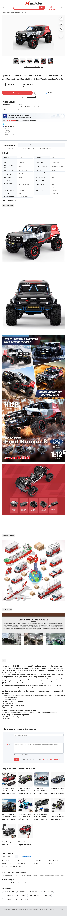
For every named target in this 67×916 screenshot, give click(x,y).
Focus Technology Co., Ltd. (22, 909)
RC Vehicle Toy (47, 895)
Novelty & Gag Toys (23, 863)
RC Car (24, 12)
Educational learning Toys (9, 866)
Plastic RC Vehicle (8, 900)
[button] (59, 148)
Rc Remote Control (8, 895)
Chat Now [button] (51, 93)
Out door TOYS (6, 863)
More (3, 903)
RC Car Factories (21, 891)
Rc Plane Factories (48, 891)
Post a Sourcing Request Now (52, 759)
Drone (51, 863)
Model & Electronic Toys (55, 860)
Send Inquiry (17, 93)
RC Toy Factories (34, 891)
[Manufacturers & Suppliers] (33, 3)
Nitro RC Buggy (44, 883)
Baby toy (20, 860)
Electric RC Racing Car (31, 883)
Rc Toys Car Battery (33, 895)
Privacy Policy (59, 909)
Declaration (51, 909)
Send (16, 759)
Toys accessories (6, 860)
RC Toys (36, 863)
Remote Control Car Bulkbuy (24, 900)
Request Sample (31, 97)
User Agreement (43, 909)
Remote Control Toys (15, 12)
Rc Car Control (21, 895)
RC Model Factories (8, 891)
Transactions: (29, 120)
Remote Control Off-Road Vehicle (12, 883)
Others (19, 866)
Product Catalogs (26, 856)
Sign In (4, 137)
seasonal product (38, 860)
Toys (8, 12)
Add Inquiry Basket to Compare (33, 67)
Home (3, 12)
